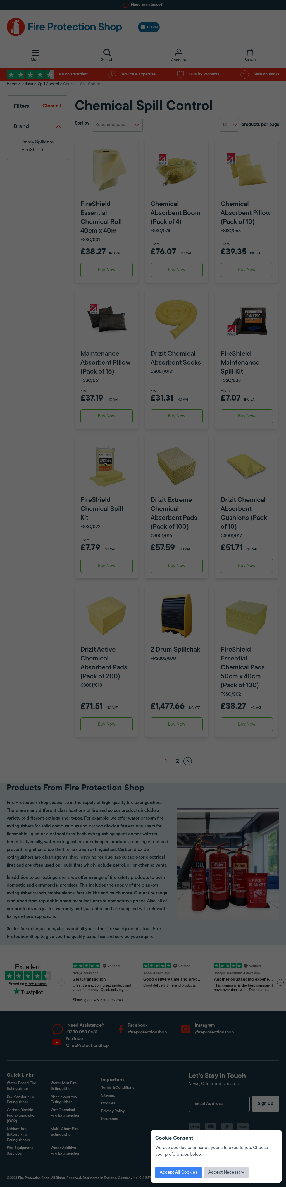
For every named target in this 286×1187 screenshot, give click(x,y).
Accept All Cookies (178, 1172)
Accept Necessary (226, 1172)
